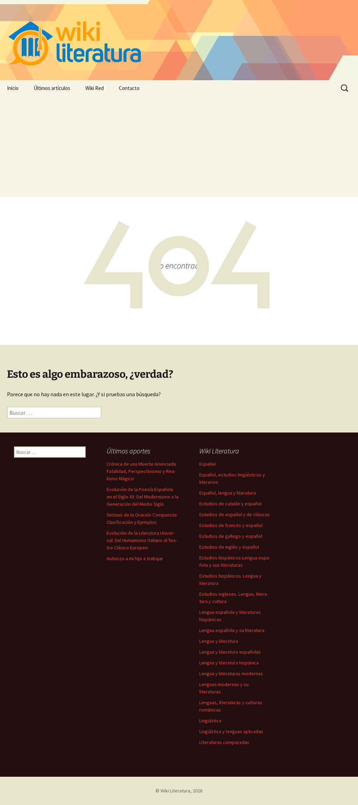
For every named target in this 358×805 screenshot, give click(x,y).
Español (207, 464)
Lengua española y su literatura (231, 630)
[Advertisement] (179, 148)
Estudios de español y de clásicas (234, 514)
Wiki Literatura (175, 791)
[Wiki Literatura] (179, 40)
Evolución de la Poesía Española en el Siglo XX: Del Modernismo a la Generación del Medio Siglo (142, 496)
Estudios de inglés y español (229, 547)
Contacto (129, 88)
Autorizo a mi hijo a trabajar (135, 558)
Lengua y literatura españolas (230, 652)
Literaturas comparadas (224, 742)
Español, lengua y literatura (227, 493)
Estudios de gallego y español (230, 536)
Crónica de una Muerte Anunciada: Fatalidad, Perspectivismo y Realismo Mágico (142, 471)
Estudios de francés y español (231, 525)
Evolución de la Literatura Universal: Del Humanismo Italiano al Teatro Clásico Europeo (142, 540)
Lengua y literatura (218, 641)
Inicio (13, 88)
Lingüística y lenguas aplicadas (231, 731)
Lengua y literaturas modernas (231, 673)
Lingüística (210, 720)
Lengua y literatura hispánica (229, 663)
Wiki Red (94, 88)
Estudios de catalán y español (230, 504)
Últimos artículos (52, 88)
